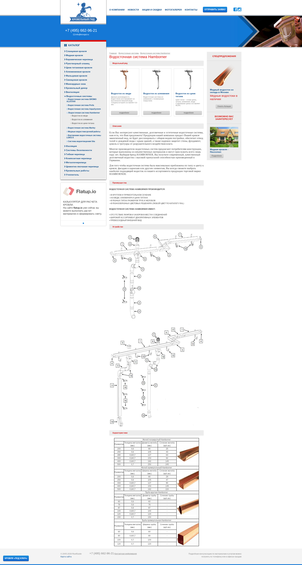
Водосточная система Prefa (81, 105)
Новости (133, 9)
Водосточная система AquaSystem (84, 109)
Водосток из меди (80, 116)
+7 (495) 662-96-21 (81, 30)
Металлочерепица (76, 162)
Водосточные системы (79, 96)
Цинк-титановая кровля (79, 67)
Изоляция (71, 146)
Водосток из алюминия (82, 119)
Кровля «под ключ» (16, 558)
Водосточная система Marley (81, 128)
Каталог (74, 45)
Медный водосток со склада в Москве (222, 90)
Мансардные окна (76, 84)
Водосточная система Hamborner (84, 113)
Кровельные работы (77, 170)
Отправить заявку (215, 9)
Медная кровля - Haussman (219, 150)
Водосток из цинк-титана (83, 123)
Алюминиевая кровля (78, 71)
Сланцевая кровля (76, 51)
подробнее (124, 113)
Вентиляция (72, 92)
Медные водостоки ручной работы (84, 132)
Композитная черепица (79, 158)
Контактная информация (125, 554)
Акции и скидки (152, 9)
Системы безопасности (79, 150)
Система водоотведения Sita (81, 141)
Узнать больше (224, 106)
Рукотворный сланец (77, 63)
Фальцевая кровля (76, 75)
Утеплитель (72, 174)
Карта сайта (66, 557)
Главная (113, 53)
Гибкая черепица (75, 154)
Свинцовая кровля (76, 80)
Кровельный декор (76, 88)
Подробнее (217, 156)
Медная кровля (74, 55)
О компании (117, 9)
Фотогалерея (173, 9)
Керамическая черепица (79, 59)
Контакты (191, 9)
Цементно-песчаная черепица (82, 166)
